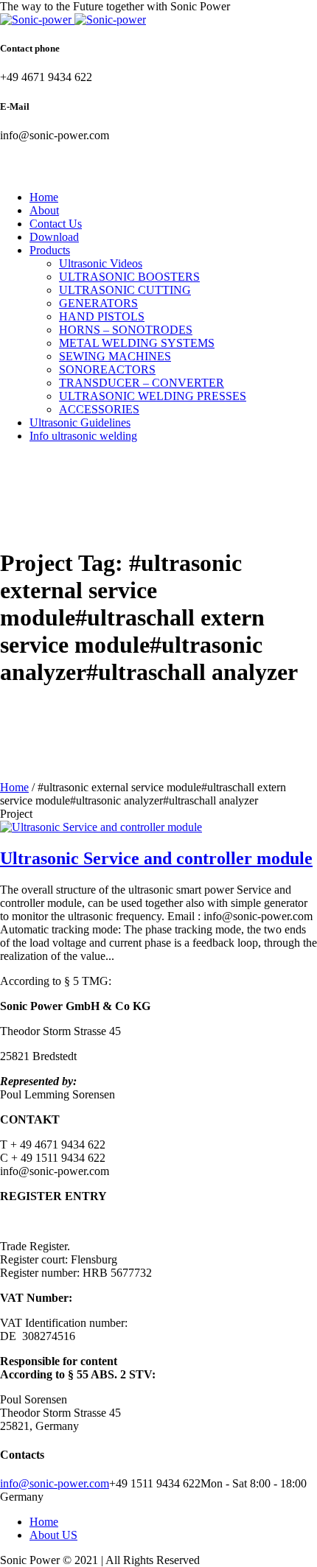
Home (14, 787)
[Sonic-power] (73, 19)
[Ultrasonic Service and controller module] (101, 827)
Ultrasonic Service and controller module (156, 858)
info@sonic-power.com (54, 1483)
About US (53, 1535)
